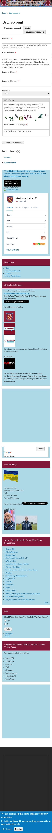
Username (7, 38)
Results (7, 636)
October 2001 (10, 549)
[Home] (26, 3)
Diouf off (8, 573)
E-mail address (9, 52)
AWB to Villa (10, 561)
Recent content (10, 162)
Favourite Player (9, 72)
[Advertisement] (26, 415)
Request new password (34, 31)
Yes (8, 620)
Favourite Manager (10, 81)
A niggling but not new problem (17, 564)
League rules (10, 578)
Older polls (8, 633)
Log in (27, 27)
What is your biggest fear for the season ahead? (22, 593)
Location (6, 90)
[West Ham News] (11, 189)
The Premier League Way (14, 596)
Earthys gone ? (10, 555)
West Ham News (10, 187)
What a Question (11, 552)
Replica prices (10, 590)
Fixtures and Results (13, 271)
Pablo (7, 587)
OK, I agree (7, 829)
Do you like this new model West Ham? (20, 599)
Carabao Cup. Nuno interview (16, 576)
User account (14, 12)
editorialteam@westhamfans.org (16, 293)
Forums (7, 157)
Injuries (8, 273)
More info (16, 824)
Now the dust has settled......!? (16, 558)
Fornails (8, 581)
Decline (18, 829)
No (8, 624)
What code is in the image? (15, 124)
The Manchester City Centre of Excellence (21, 570)
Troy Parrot (9, 584)
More (46, 602)
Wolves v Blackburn (12, 567)
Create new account (12, 27)
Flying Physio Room (13, 276)
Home (3, 12)
